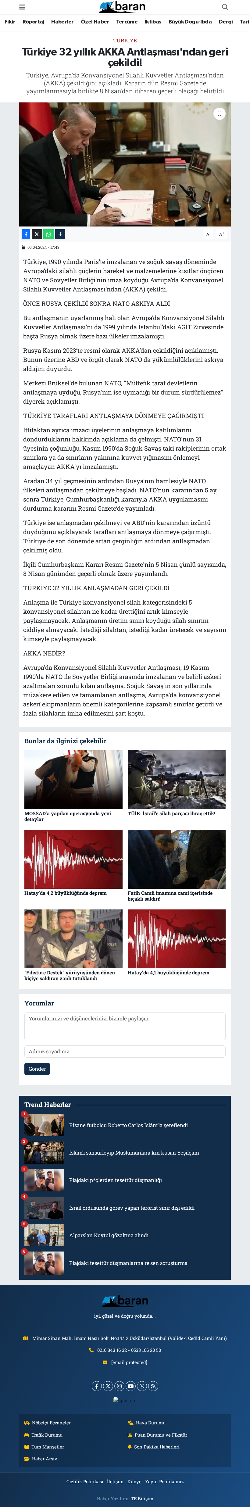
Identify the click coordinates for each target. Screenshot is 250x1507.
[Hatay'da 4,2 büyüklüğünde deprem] (73, 858)
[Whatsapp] (142, 1386)
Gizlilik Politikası (84, 1481)
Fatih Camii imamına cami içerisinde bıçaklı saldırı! (170, 896)
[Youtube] (131, 1386)
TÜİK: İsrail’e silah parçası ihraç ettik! (171, 813)
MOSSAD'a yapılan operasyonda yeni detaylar (67, 816)
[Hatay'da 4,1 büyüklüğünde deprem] (177, 938)
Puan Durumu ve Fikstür (161, 1435)
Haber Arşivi (45, 1458)
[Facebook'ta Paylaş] (26, 234)
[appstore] (125, 1400)
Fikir (10, 22)
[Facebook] (97, 1386)
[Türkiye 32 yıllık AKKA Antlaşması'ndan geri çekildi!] (125, 164)
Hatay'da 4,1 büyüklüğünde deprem (168, 972)
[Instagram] (119, 1386)
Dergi (226, 22)
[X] (108, 1386)
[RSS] (153, 1386)
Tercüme (127, 22)
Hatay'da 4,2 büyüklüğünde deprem (65, 893)
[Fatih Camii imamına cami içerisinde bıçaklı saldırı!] (177, 858)
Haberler (62, 22)
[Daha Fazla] (60, 234)
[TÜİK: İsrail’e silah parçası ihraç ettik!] (177, 779)
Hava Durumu (151, 1423)
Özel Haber (95, 22)
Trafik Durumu (46, 1435)
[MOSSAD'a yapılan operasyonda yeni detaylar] (73, 779)
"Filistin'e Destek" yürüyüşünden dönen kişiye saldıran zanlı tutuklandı (69, 975)
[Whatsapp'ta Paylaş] (48, 234)
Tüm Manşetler (47, 1447)
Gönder (37, 1068)
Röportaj (33, 22)
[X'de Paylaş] (37, 234)
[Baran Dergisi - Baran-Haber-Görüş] (122, 6)
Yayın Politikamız (164, 1481)
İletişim (115, 1481)
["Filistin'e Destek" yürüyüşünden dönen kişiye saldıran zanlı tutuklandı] (73, 938)
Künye (134, 1481)
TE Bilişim (142, 1498)
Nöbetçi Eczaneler (51, 1423)
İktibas (153, 22)
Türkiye (125, 40)
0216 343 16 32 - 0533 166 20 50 (129, 1350)
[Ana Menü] (22, 7)
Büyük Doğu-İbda (190, 22)
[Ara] (225, 7)
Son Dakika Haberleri (157, 1447)
